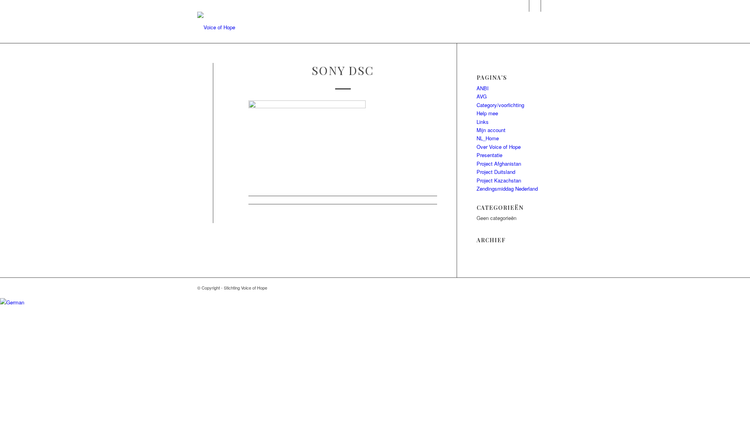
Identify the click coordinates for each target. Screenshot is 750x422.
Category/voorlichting (500, 105)
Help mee (487, 113)
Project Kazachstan (499, 180)
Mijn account (491, 130)
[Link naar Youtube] (535, 6)
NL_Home (488, 138)
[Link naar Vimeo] (547, 6)
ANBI (483, 88)
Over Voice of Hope (499, 146)
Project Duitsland (496, 171)
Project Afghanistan (499, 163)
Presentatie (489, 155)
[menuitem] (361, 27)
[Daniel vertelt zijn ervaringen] (213, 81)
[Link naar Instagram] (523, 6)
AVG (482, 96)
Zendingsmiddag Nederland (507, 188)
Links (483, 121)
